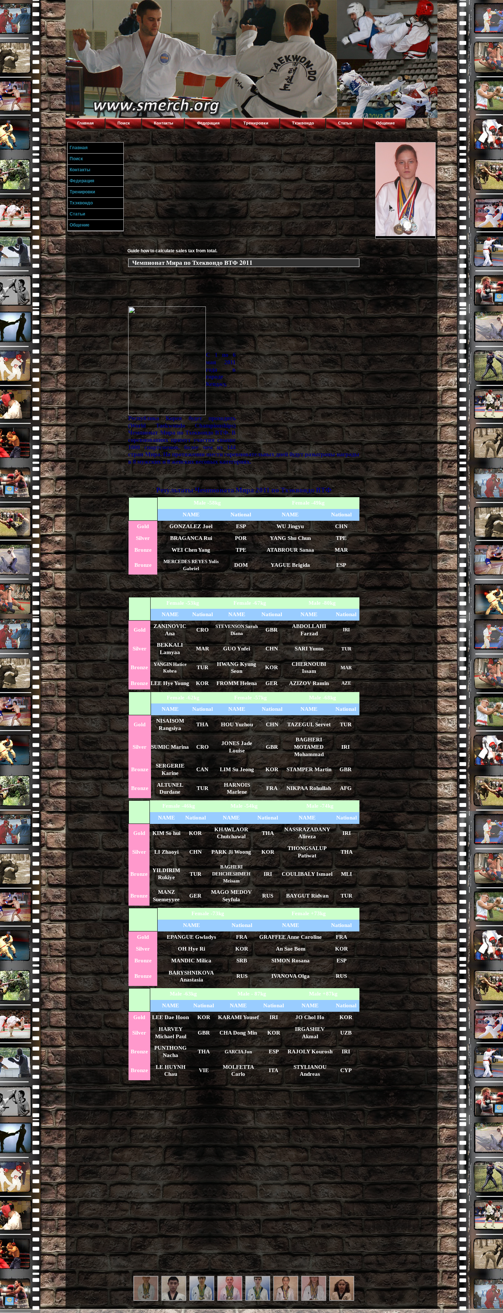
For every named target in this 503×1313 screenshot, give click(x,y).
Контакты (163, 123)
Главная (85, 123)
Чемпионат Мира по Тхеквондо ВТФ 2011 (192, 262)
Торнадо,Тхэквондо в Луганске (121, 9)
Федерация (208, 123)
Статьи (345, 123)
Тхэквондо (303, 123)
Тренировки (255, 123)
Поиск (123, 123)
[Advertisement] (250, 193)
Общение (385, 123)
